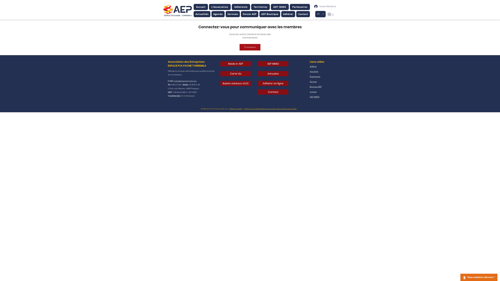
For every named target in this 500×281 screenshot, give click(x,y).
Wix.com (225, 109)
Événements (315, 76)
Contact (313, 92)
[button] (220, 7)
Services (313, 81)
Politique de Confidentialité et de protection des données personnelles (270, 109)
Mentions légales (236, 109)
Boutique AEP (316, 86)
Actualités (314, 71)
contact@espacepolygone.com (185, 81)
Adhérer (313, 66)
